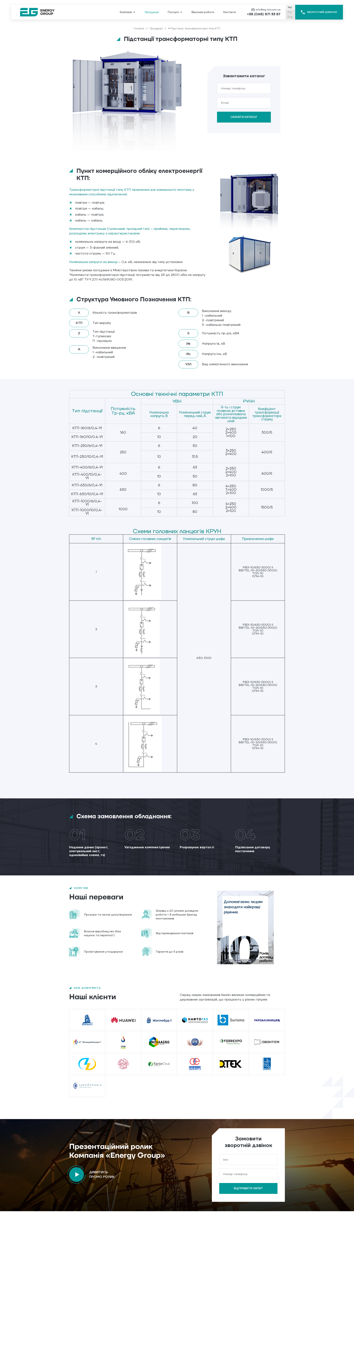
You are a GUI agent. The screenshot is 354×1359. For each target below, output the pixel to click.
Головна (139, 28)
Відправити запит (248, 1188)
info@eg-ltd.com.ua (268, 9)
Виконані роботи (203, 12)
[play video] (76, 1174)
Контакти (229, 12)
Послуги (173, 12)
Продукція (156, 28)
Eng (290, 17)
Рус (290, 12)
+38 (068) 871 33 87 (263, 14)
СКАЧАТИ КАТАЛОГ (244, 117)
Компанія (126, 12)
